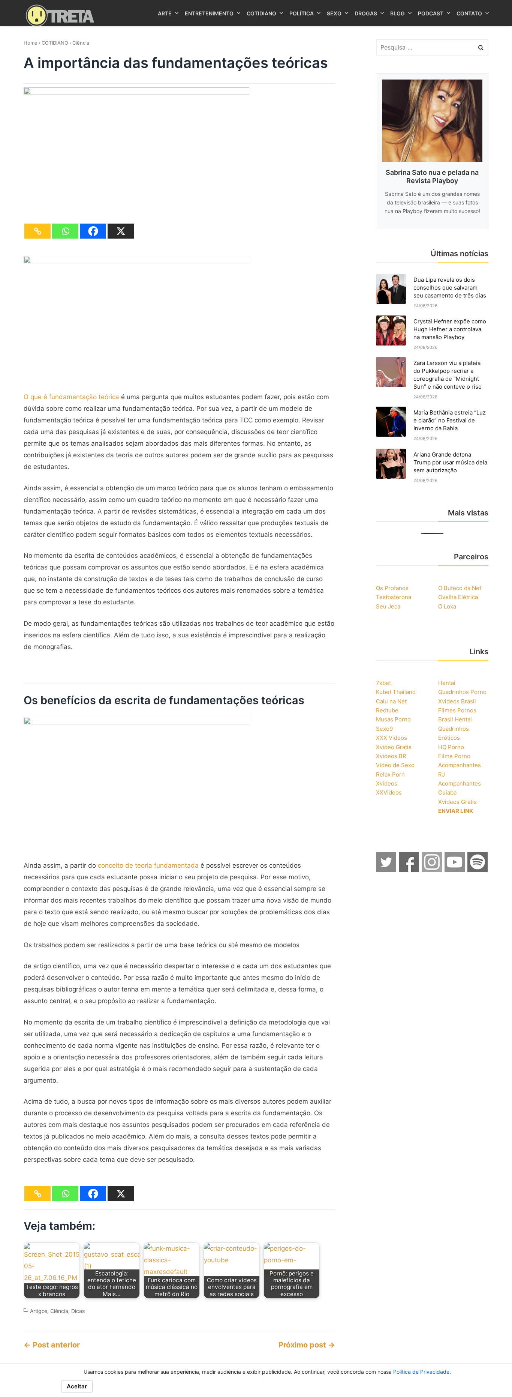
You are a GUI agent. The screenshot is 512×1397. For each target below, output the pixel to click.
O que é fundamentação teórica (71, 397)
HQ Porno (451, 747)
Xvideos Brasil (457, 701)
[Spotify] (477, 870)
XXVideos (389, 792)
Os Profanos (392, 588)
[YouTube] (455, 870)
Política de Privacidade (421, 1371)
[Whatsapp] (65, 231)
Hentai (446, 682)
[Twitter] (386, 870)
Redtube (387, 710)
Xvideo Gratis (394, 747)
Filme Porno (454, 756)
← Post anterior (52, 1344)
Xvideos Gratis (457, 801)
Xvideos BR (391, 756)
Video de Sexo (395, 765)
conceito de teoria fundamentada (148, 865)
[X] (121, 231)
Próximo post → (306, 1344)
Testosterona (393, 597)
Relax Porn (390, 774)
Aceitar (77, 1386)
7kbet (383, 682)
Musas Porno (393, 719)
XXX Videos (391, 737)
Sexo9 (384, 728)
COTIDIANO (55, 43)
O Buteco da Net (459, 588)
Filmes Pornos (457, 710)
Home (30, 43)
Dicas (78, 1311)
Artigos (38, 1311)
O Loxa (447, 606)
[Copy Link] (37, 231)
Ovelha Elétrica (458, 597)
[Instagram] (432, 870)
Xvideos (386, 783)
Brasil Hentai (455, 719)
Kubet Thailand (396, 691)
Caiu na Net (391, 701)
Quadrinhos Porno (462, 691)
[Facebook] (93, 231)
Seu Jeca (388, 606)
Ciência (80, 43)
